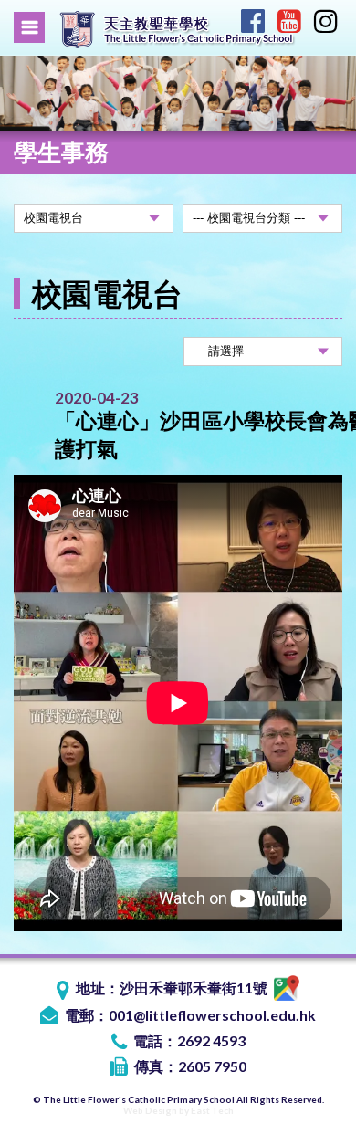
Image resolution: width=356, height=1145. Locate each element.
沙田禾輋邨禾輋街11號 (195, 987)
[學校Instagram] (326, 23)
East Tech (212, 1110)
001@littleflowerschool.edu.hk (212, 1015)
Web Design (150, 1110)
